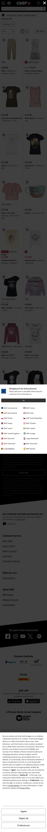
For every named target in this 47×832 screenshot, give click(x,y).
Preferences (23, 825)
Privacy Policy (25, 788)
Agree (24, 811)
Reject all (23, 818)
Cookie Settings (14, 785)
